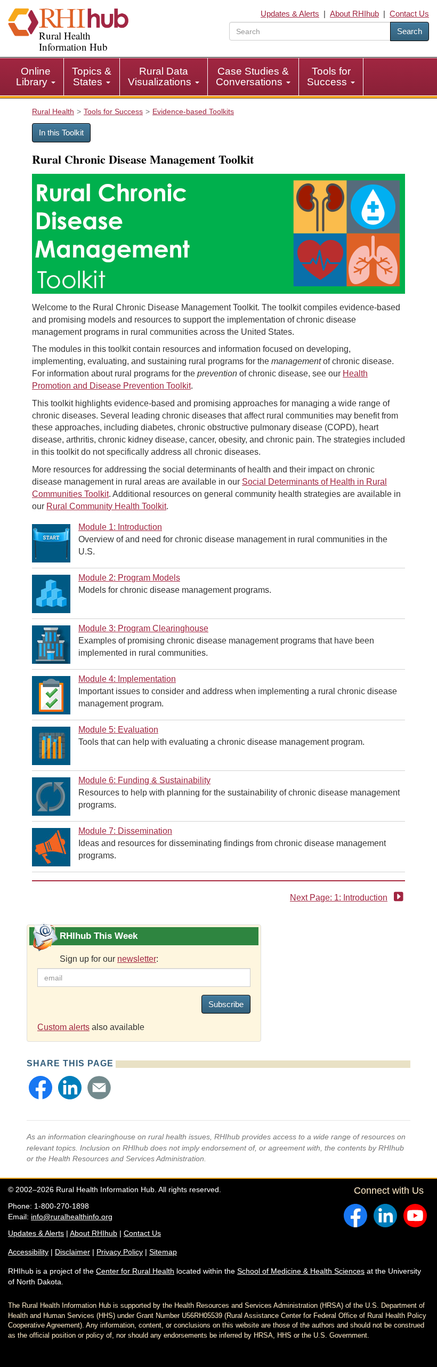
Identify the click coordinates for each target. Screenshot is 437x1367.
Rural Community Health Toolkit (106, 506)
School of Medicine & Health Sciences (301, 1271)
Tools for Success (329, 76)
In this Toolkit (61, 132)
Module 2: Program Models (129, 577)
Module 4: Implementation (127, 679)
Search (409, 31)
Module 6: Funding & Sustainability (144, 780)
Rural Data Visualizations (161, 76)
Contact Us (409, 13)
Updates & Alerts (290, 13)
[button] (40, 1087)
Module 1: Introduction (120, 527)
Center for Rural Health (135, 1271)
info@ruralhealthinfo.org (71, 1216)
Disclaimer (72, 1252)
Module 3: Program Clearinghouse (143, 628)
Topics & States (91, 76)
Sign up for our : (109, 958)
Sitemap (163, 1252)
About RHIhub (354, 13)
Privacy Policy (119, 1252)
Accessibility (28, 1252)
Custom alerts (63, 1027)
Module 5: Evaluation (118, 729)
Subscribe (226, 1004)
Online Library (33, 76)
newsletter (136, 958)
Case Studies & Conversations (252, 76)
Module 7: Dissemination (125, 830)
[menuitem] (36, 76)
